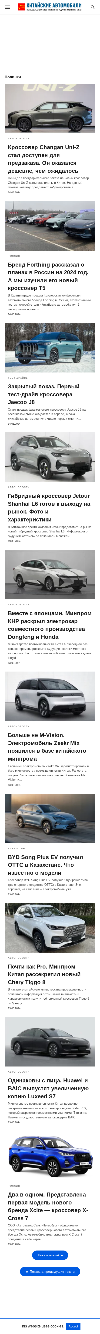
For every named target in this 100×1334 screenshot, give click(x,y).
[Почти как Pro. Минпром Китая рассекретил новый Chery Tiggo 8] (50, 928)
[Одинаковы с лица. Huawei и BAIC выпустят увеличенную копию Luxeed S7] (50, 1041)
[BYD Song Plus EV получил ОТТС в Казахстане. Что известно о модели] (50, 818)
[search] (92, 7)
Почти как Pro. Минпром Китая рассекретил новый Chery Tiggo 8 (44, 974)
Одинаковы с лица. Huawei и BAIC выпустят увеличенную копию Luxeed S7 (48, 1088)
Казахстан (16, 848)
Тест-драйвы (18, 377)
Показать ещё (48, 1255)
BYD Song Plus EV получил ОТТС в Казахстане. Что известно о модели (45, 865)
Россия (14, 256)
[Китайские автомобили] (50, 7)
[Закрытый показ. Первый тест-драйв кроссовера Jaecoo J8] (50, 347)
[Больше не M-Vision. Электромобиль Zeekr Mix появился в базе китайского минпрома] (50, 696)
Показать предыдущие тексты (52, 1271)
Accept (73, 1326)
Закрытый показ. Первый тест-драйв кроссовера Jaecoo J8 (44, 394)
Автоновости (19, 138)
